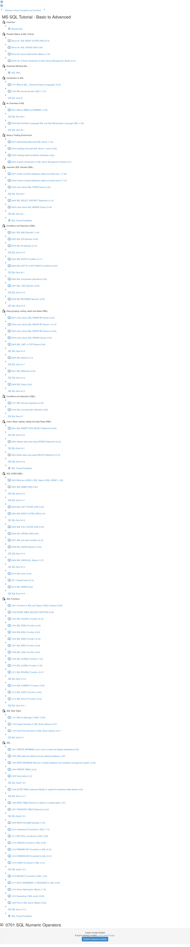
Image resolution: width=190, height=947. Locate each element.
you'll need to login (106, 935)
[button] (1, 2)
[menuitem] (1, 6)
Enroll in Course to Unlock (95, 939)
